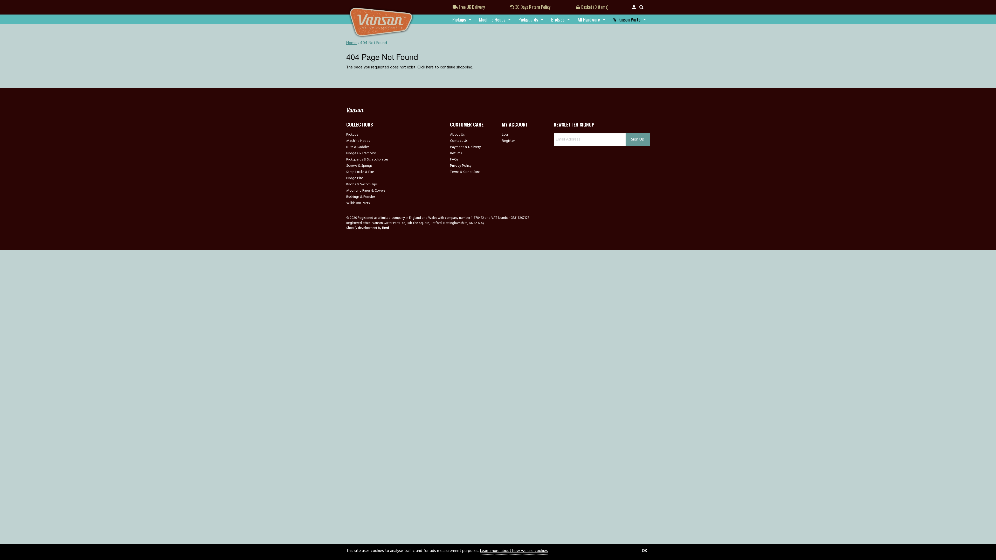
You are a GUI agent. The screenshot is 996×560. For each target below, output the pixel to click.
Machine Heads (492, 19)
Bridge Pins (354, 178)
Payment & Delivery (465, 147)
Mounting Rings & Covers (365, 191)
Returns (456, 153)
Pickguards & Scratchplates (367, 160)
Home (351, 43)
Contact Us (458, 141)
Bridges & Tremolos (361, 153)
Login (506, 135)
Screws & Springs (359, 166)
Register (508, 141)
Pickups (459, 19)
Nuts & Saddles (357, 147)
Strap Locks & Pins (360, 172)
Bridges (557, 19)
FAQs (454, 160)
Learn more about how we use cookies (514, 551)
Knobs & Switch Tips (361, 184)
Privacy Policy (461, 166)
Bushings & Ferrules (360, 197)
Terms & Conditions (465, 172)
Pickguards (528, 19)
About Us (457, 135)
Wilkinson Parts (358, 203)
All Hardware (589, 19)
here (430, 67)
